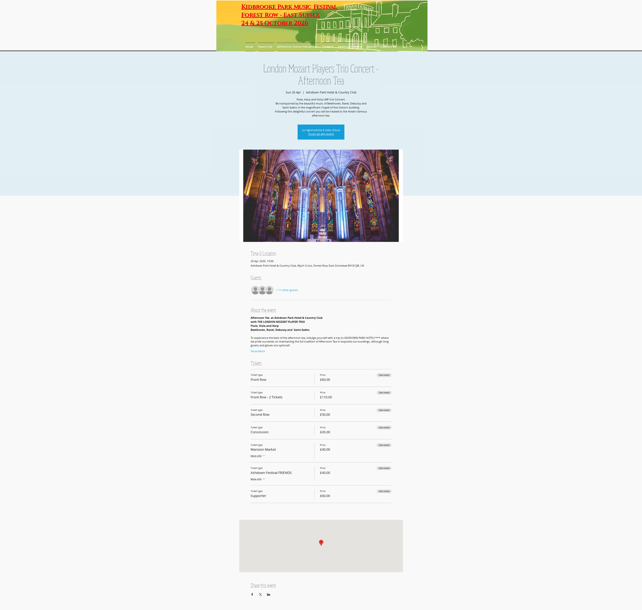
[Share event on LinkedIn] (268, 594)
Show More (258, 351)
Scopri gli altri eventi (321, 134)
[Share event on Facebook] (252, 594)
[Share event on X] (260, 594)
